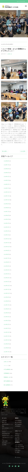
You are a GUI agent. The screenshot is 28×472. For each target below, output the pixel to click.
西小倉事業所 (7, 385)
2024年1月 (6, 281)
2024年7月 (6, 258)
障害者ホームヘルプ (7, 431)
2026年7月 (6, 165)
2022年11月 (6, 336)
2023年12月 (7, 285)
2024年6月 (6, 262)
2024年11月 (6, 242)
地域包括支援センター (7, 435)
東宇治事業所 (7, 381)
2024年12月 (7, 238)
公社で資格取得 (19, 445)
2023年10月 (7, 293)
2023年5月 (6, 312)
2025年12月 (7, 192)
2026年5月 (6, 172)
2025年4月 (6, 223)
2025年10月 (7, 199)
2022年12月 (7, 332)
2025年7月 (6, 211)
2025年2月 (6, 231)
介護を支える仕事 (19, 448)
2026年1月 (6, 188)
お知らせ (10, 54)
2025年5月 (6, 219)
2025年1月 (6, 235)
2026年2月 (6, 184)
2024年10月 (7, 246)
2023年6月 (6, 309)
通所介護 (4, 422)
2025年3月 (6, 227)
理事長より (17, 433)
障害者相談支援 (6, 433)
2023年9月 (6, 297)
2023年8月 (6, 301)
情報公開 (17, 439)
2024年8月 (6, 254)
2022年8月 (6, 348)
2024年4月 (6, 270)
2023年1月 (6, 328)
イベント (6, 365)
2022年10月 (7, 340)
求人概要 (17, 452)
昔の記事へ (4, 151)
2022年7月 (6, 351)
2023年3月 (6, 320)
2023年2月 (6, 324)
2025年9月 (6, 203)
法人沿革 (17, 437)
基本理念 (17, 435)
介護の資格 (4, 441)
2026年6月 (6, 168)
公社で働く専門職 (19, 446)
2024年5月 (6, 266)
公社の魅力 (17, 450)
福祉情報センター (6, 443)
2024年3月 (6, 273)
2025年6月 (6, 215)
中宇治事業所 (7, 369)
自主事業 (4, 444)
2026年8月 (6, 161)
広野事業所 (6, 373)
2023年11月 (6, 289)
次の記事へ (23, 151)
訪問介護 (4, 420)
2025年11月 (6, 196)
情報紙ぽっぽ (7, 377)
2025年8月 (6, 207)
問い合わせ (17, 457)
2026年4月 (6, 176)
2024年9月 (6, 250)
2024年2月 (6, 277)
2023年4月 (6, 316)
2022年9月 (6, 344)
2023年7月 (6, 305)
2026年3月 (6, 180)
